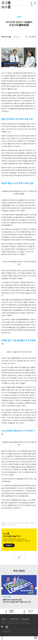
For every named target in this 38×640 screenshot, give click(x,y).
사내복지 (27, 523)
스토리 (19, 17)
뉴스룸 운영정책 (25, 619)
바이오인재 (17, 523)
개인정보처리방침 (14, 619)
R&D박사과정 (5, 523)
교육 (11, 523)
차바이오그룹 (6, 37)
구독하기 (9, 545)
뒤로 (19, 557)
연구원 (32, 523)
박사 (22, 523)
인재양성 (3, 525)
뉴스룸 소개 (4, 619)
